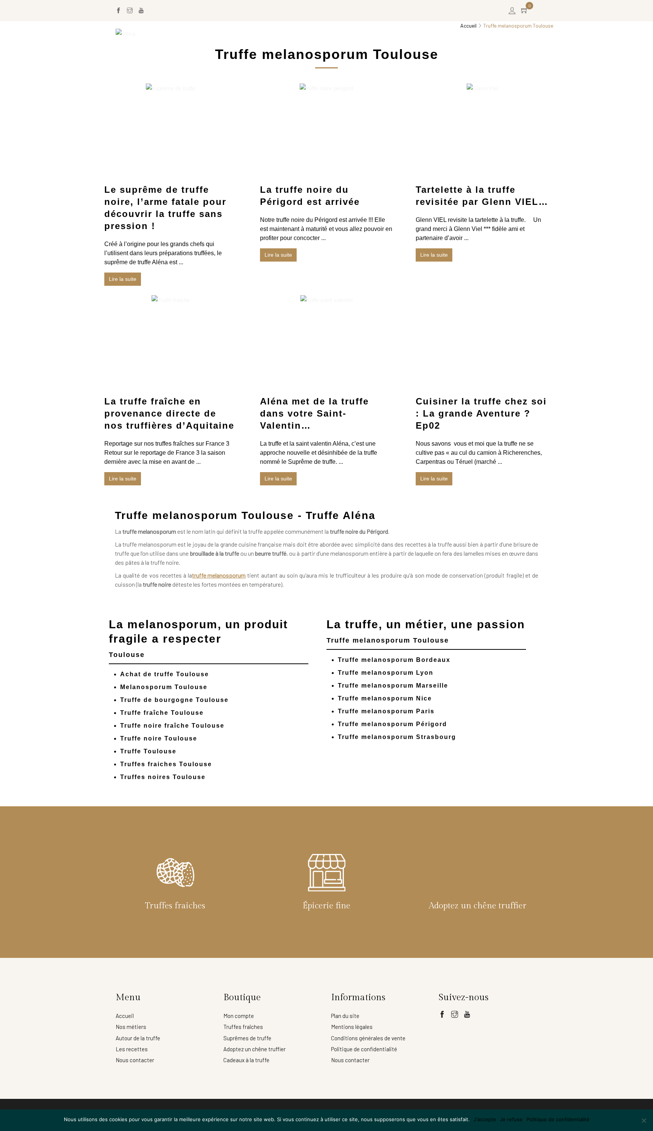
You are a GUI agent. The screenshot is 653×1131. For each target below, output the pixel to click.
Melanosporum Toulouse (163, 687)
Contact (521, 33)
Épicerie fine (364, 33)
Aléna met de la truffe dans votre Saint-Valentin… (314, 413)
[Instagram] (130, 10)
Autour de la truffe (138, 1038)
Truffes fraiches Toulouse (166, 764)
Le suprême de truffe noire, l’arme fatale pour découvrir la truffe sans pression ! (165, 207)
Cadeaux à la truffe (246, 1060)
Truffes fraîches (243, 1026)
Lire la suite (122, 279)
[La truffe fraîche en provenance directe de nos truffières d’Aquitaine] (171, 300)
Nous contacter (135, 1060)
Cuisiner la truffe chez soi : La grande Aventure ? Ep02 (481, 413)
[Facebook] (118, 10)
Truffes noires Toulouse (163, 777)
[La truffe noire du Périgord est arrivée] (326, 88)
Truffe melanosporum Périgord (392, 724)
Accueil (293, 33)
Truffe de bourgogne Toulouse (174, 700)
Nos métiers (131, 1026)
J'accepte (485, 1119)
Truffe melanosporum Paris (386, 711)
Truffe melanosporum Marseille (393, 685)
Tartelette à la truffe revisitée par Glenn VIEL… (482, 195)
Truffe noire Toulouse (158, 738)
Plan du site (345, 1015)
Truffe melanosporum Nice (385, 698)
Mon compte (238, 1015)
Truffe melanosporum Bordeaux (394, 660)
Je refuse (511, 1119)
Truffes (325, 33)
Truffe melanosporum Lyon (385, 672)
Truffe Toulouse (148, 751)
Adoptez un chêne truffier (429, 33)
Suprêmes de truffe (247, 1038)
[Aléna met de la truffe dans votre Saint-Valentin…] (326, 300)
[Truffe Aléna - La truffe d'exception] (125, 33)
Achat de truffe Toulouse (164, 674)
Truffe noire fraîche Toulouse (172, 725)
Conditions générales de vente (368, 1038)
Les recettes (132, 1049)
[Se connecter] (512, 10)
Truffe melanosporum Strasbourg (397, 737)
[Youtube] (141, 10)
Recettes (488, 33)
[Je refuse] (643, 1120)
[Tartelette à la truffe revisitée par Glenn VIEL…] (482, 88)
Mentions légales (352, 1026)
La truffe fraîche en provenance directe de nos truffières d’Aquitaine (169, 413)
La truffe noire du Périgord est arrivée (310, 195)
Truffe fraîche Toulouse (162, 713)
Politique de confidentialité (364, 1049)
